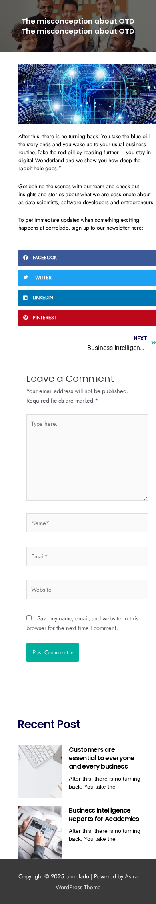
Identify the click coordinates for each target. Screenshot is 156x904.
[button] (87, 258)
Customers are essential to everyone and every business (101, 758)
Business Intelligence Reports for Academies (104, 814)
